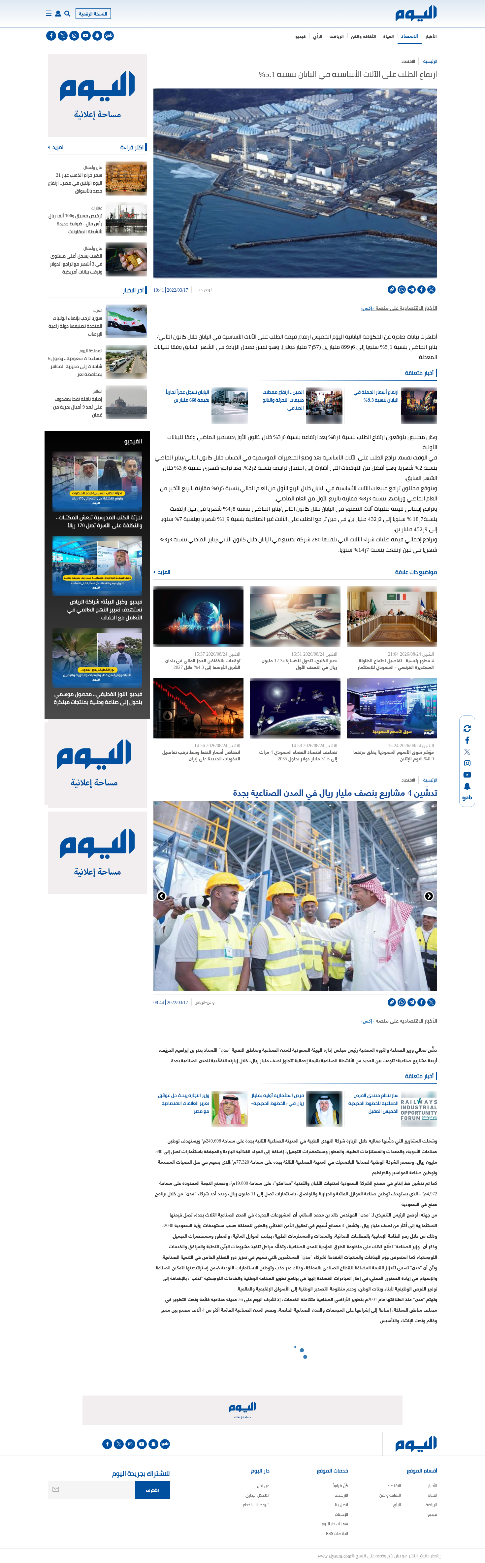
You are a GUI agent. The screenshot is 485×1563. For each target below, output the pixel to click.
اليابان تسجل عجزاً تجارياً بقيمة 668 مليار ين (187, 396)
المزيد (163, 572)
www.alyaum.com (334, 1556)
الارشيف (341, 1495)
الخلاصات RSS (337, 1533)
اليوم (208, 289)
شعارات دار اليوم (335, 1524)
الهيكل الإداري (257, 1495)
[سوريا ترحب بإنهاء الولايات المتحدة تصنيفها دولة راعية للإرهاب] (126, 322)
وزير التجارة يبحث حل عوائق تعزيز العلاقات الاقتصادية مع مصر (183, 1103)
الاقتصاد (409, 35)
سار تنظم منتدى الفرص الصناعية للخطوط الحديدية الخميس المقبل (373, 1103)
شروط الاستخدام (256, 1504)
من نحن (263, 1485)
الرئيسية (430, 61)
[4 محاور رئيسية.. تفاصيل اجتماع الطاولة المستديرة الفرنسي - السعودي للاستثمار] (392, 616)
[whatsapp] (402, 289)
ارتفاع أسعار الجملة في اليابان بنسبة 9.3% (376, 396)
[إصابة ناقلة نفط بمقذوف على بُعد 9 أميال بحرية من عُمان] (126, 402)
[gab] (109, 36)
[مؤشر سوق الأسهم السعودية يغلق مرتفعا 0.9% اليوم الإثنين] (392, 708)
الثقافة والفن (363, 35)
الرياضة (337, 35)
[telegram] (411, 289)
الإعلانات (341, 1514)
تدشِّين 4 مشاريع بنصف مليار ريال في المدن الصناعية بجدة (335, 791)
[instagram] (74, 36)
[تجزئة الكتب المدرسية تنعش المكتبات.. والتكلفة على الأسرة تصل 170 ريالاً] (97, 482)
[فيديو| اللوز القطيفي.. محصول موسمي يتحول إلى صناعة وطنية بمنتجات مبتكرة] (97, 658)
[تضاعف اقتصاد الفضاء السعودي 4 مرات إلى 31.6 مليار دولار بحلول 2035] (295, 708)
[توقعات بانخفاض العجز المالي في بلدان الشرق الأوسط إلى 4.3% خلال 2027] (198, 616)
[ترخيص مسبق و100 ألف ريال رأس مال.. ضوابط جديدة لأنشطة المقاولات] (126, 219)
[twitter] (63, 36)
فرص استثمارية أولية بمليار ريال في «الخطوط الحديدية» (277, 1099)
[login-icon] (58, 14)
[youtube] (86, 36)
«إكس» (367, 307)
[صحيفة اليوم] (410, 13)
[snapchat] (97, 36)
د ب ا (199, 289)
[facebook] (51, 36)
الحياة (388, 35)
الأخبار (431, 35)
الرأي (317, 35)
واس (210, 1002)
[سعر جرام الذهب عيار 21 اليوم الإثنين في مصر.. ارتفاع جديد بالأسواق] (126, 179)
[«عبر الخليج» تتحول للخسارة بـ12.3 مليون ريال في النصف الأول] (295, 616)
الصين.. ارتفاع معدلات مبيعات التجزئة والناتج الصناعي (283, 400)
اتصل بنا (341, 1504)
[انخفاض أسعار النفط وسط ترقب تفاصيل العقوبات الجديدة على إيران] (198, 708)
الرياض (200, 1002)
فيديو (300, 35)
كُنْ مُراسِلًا (339, 1485)
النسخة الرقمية (93, 13)
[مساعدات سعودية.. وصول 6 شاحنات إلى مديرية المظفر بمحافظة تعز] (126, 362)
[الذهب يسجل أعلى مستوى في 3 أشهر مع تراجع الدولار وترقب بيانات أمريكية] (126, 259)
